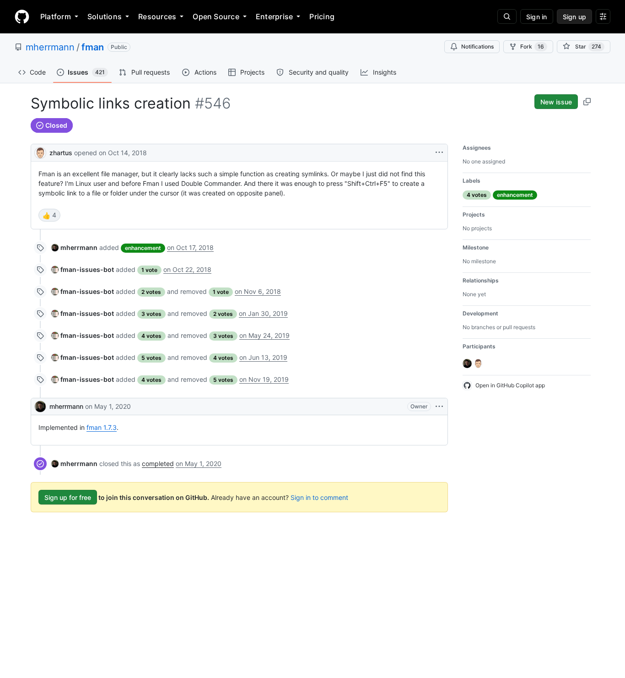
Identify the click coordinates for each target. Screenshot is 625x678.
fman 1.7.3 (101, 427)
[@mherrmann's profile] (40, 406)
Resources (157, 16)
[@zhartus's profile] (40, 152)
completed (158, 463)
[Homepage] (22, 16)
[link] (74, 247)
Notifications (477, 46)
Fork (532, 46)
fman (92, 47)
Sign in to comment (319, 497)
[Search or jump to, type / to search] (507, 16)
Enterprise (274, 16)
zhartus (60, 153)
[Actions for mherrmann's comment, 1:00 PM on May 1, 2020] (439, 406)
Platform (55, 16)
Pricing (321, 16)
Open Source (216, 16)
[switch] (49, 215)
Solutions (104, 16)
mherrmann (50, 47)
